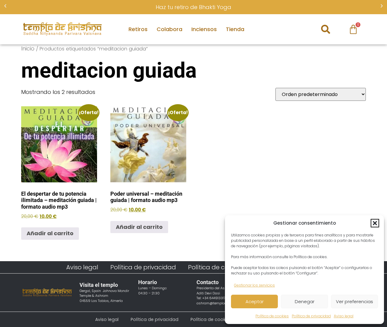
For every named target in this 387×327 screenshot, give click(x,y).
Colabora (169, 29)
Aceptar (255, 301)
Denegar (304, 301)
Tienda (235, 29)
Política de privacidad (311, 316)
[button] (375, 223)
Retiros (138, 29)
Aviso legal (343, 316)
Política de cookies (272, 316)
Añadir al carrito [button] (50, 233)
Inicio (27, 48)
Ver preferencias (354, 301)
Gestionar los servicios (254, 285)
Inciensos (204, 29)
